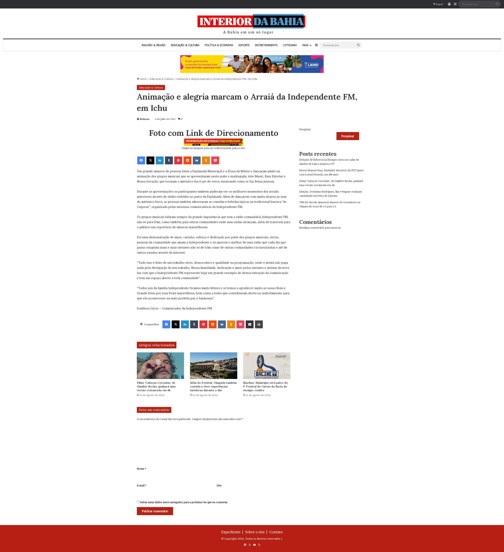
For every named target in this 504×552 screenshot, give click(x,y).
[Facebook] (141, 160)
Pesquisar (305, 129)
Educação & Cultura (185, 45)
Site (219, 485)
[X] (150, 160)
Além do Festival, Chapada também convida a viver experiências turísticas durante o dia (213, 386)
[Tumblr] (169, 160)
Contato (276, 532)
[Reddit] (187, 160)
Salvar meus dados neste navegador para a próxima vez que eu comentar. (184, 502)
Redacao (145, 118)
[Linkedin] (160, 160)
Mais (305, 45)
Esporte (244, 45)
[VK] (197, 160)
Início (143, 78)
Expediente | (233, 532)
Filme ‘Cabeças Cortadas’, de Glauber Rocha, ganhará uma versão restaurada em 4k (156, 386)
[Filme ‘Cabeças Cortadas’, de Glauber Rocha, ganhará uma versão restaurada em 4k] (160, 365)
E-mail (141, 485)
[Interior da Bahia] (252, 23)
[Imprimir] (259, 324)
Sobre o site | (257, 532)
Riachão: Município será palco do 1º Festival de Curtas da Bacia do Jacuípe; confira (265, 386)
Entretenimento (266, 45)
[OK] (206, 160)
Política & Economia (219, 45)
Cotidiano (290, 45)
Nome (141, 468)
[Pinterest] (178, 160)
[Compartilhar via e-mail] (250, 324)
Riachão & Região (154, 45)
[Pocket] (215, 160)
